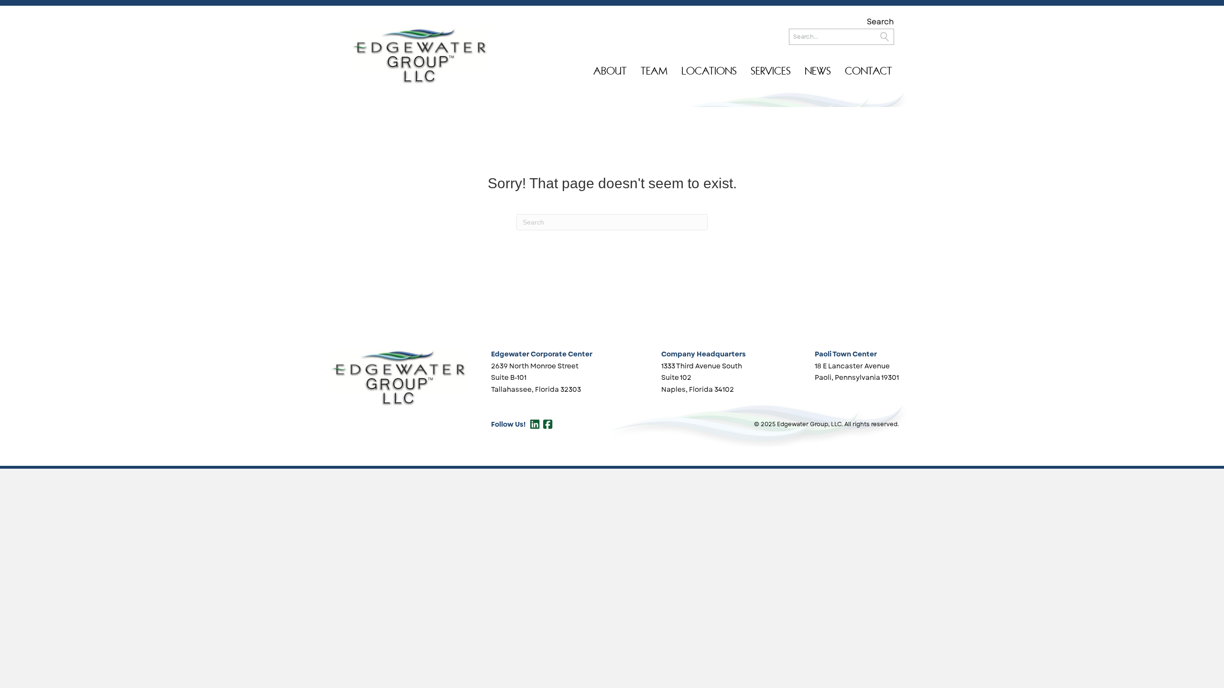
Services (771, 70)
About (610, 70)
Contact (868, 70)
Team (654, 70)
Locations (709, 70)
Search (880, 21)
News (818, 70)
